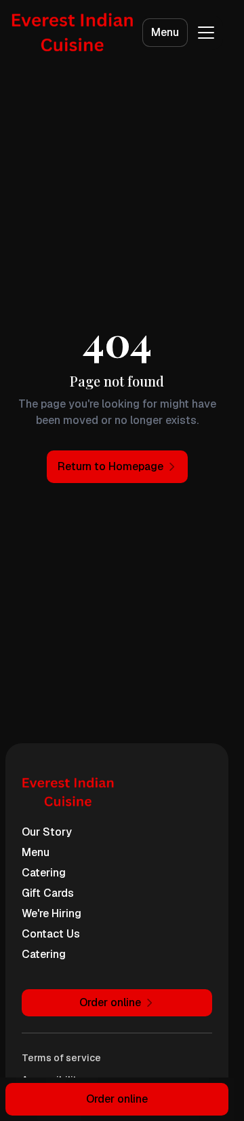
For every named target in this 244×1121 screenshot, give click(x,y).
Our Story (47, 832)
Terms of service (61, 1058)
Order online (117, 1099)
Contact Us (51, 934)
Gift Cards (48, 893)
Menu (165, 32)
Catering (44, 873)
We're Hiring (51, 913)
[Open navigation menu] (206, 32)
